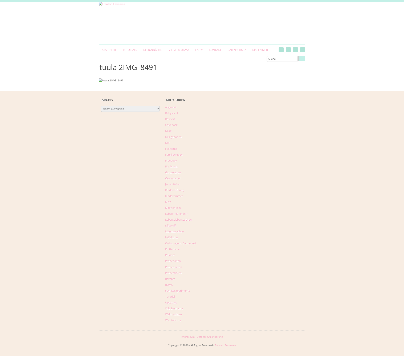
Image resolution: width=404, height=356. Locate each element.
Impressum (188, 336)
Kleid (168, 202)
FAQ (198, 50)
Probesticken (173, 273)
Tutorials (130, 50)
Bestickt (170, 119)
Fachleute (171, 149)
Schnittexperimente (177, 291)
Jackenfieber (173, 184)
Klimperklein (173, 208)
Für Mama (171, 166)
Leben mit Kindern (176, 214)
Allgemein (171, 107)
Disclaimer (260, 50)
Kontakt (215, 50)
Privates (170, 255)
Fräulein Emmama (225, 345)
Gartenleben (173, 172)
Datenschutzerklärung (210, 336)
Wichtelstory (173, 320)
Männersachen (174, 231)
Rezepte (170, 279)
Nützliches (171, 237)
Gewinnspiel (172, 178)
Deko (168, 131)
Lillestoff (170, 225)
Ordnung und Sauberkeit (180, 243)
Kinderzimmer (174, 196)
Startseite (109, 50)
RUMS (169, 285)
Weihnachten (173, 314)
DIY (167, 143)
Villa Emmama (179, 50)
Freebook (171, 160)
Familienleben (174, 154)
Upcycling (171, 302)
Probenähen (173, 261)
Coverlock (171, 125)
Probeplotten (173, 267)
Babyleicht (171, 113)
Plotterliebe (172, 249)
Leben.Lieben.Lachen (178, 219)
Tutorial (170, 296)
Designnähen (152, 50)
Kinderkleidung (174, 190)
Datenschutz (236, 50)
